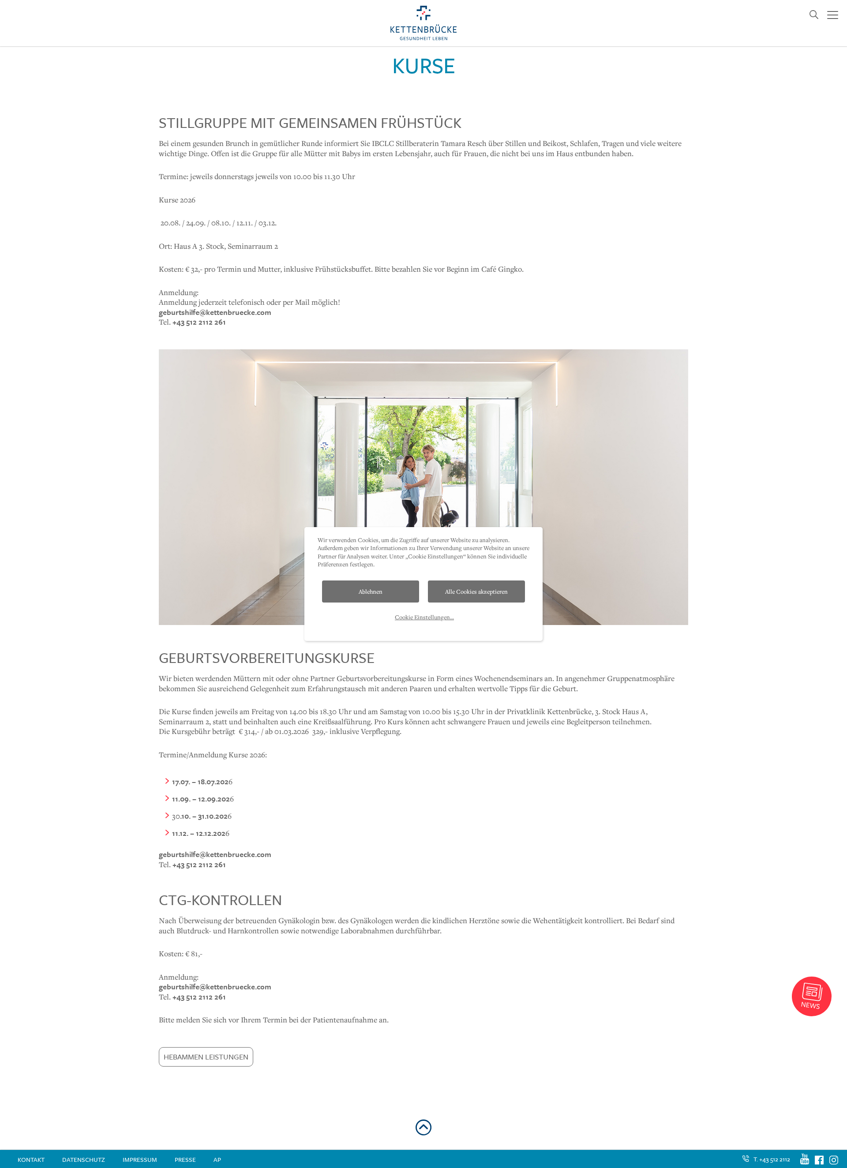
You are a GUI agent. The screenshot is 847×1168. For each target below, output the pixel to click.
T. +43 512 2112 (771, 1159)
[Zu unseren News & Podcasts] (812, 996)
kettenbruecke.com (215, 986)
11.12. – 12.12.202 (198, 833)
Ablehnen (370, 591)
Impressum (140, 1159)
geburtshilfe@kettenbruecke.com (215, 312)
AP (217, 1159)
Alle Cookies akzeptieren (476, 591)
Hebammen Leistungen (206, 1056)
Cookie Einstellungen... (424, 617)
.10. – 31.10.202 (204, 815)
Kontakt (31, 1159)
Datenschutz (83, 1159)
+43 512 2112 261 (199, 321)
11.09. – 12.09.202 (201, 798)
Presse (185, 1159)
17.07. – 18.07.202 (200, 781)
